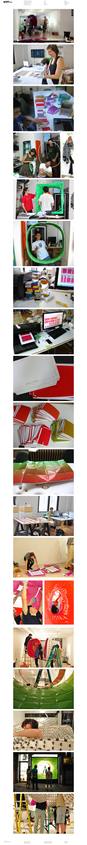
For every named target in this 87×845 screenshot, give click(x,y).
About (45, 3)
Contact (45, 4)
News (65, 1)
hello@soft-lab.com (27, 4)
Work (45, 1)
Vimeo (65, 4)
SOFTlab (8, 841)
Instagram (66, 3)
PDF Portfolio (66, 2)
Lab (44, 2)
